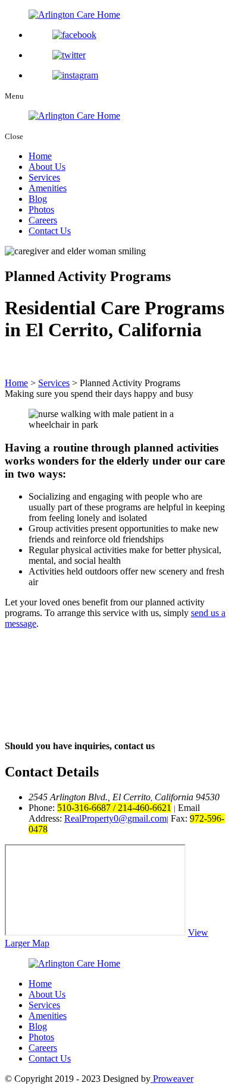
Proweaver (172, 1079)
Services (44, 177)
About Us (47, 167)
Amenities (48, 188)
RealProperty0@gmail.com (115, 818)
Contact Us (50, 231)
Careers (43, 220)
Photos (41, 209)
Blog (38, 199)
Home (40, 156)
